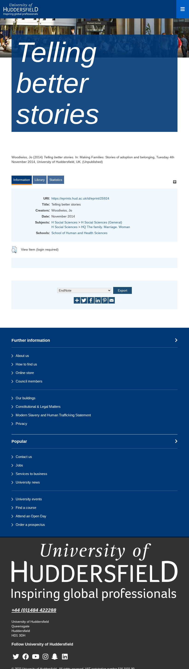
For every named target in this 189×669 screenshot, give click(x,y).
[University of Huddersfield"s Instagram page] (45, 656)
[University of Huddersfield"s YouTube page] (35, 656)
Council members (29, 381)
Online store (25, 373)
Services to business (31, 474)
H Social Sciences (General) (101, 222)
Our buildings (25, 398)
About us (22, 356)
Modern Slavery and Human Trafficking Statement (53, 415)
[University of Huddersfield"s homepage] (94, 572)
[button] (14, 249)
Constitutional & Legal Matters (38, 406)
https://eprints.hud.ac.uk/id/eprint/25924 (80, 198)
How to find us (26, 364)
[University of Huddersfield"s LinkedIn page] (65, 656)
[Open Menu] (182, 9)
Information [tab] (21, 180)
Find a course (26, 508)
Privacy (21, 424)
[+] (174, 182)
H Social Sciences (64, 222)
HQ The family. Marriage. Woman (105, 227)
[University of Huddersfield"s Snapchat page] (55, 656)
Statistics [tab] (55, 180)
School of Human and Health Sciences (79, 233)
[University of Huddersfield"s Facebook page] (25, 656)
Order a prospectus (30, 525)
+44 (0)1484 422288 (34, 610)
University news (28, 482)
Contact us (24, 457)
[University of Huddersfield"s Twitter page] (16, 656)
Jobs (19, 465)
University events (29, 499)
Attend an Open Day (31, 516)
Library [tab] (40, 180)
